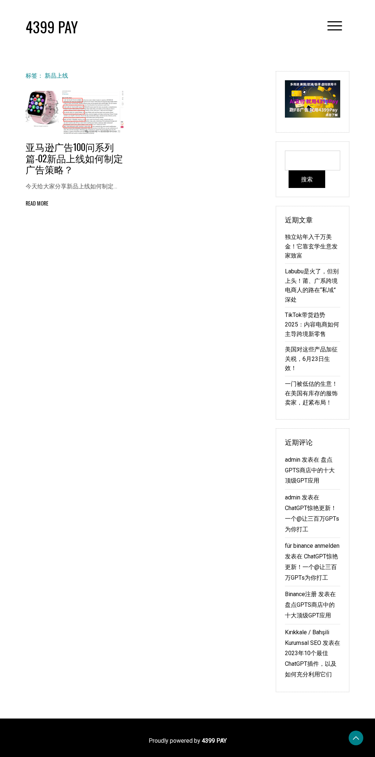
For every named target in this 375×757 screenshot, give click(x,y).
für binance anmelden (312, 545)
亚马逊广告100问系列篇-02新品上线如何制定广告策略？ (74, 158)
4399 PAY (52, 27)
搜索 (307, 179)
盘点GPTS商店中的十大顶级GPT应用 (310, 470)
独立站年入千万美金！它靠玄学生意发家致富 (311, 246)
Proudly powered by (188, 740)
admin (292, 459)
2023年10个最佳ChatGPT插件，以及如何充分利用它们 (311, 664)
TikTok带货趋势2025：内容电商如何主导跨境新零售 (312, 324)
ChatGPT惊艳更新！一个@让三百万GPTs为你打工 (312, 519)
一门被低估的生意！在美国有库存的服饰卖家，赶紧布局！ (311, 393)
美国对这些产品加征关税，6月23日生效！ (311, 359)
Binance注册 (301, 594)
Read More (37, 203)
